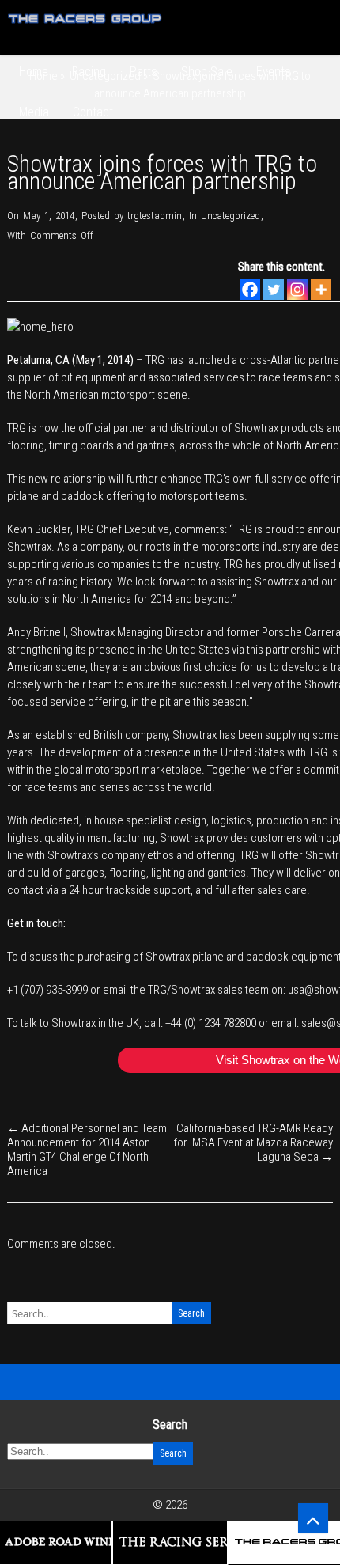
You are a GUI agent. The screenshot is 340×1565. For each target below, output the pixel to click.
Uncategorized (230, 216)
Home (33, 71)
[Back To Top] (313, 1518)
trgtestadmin (154, 216)
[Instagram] (297, 289)
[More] (321, 289)
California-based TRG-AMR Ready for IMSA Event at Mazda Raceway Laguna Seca (253, 1142)
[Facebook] (250, 289)
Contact (93, 111)
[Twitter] (273, 289)
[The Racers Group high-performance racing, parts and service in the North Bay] (85, 29)
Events (273, 71)
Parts (143, 71)
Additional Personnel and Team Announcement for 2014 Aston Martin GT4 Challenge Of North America (87, 1149)
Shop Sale (206, 71)
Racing (89, 71)
